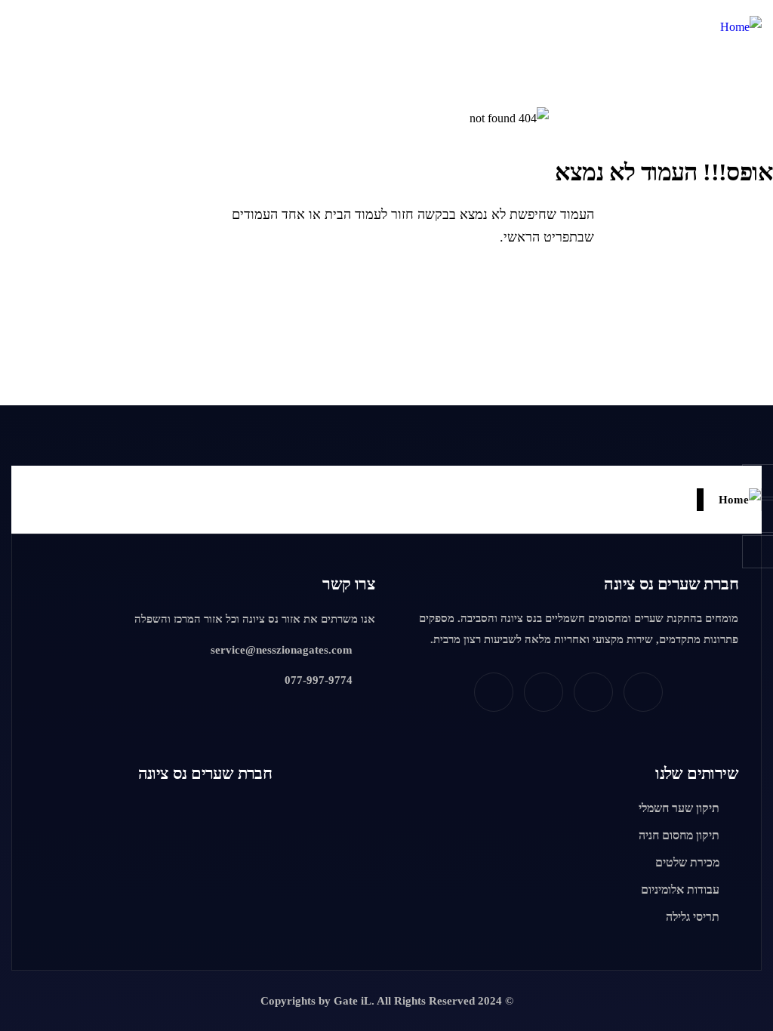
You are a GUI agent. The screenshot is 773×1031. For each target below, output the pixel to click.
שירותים (696, 773)
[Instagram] (543, 692)
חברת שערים (671, 583)
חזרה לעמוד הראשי (691, 291)
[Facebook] (593, 692)
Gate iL (352, 1001)
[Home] (741, 27)
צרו (348, 583)
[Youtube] (493, 692)
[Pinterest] (643, 692)
